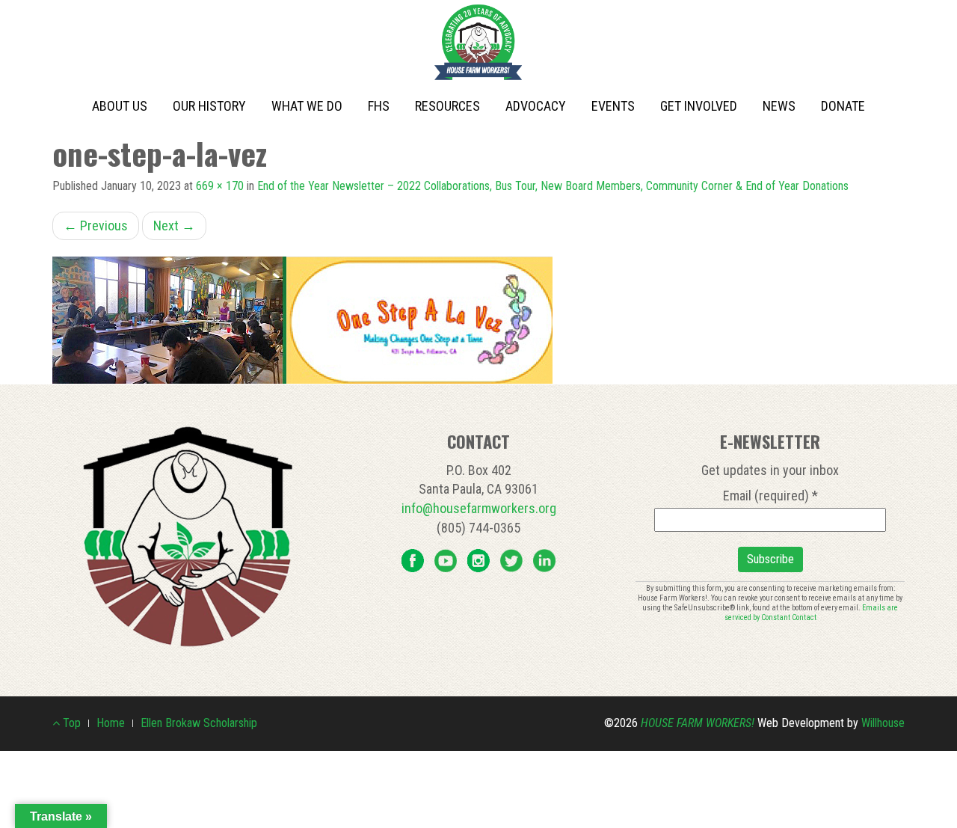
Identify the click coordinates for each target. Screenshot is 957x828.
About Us (119, 106)
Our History (209, 106)
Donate (843, 106)
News (779, 106)
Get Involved (698, 106)
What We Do (306, 106)
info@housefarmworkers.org (478, 508)
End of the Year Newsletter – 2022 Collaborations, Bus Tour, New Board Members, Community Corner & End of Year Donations (553, 186)
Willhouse (883, 723)
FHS (379, 106)
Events (613, 106)
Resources (447, 106)
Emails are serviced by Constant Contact (811, 612)
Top (70, 723)
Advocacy (535, 106)
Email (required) (770, 495)
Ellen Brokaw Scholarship (199, 723)
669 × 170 (220, 186)
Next (174, 225)
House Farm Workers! (697, 723)
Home (110, 723)
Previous (96, 225)
